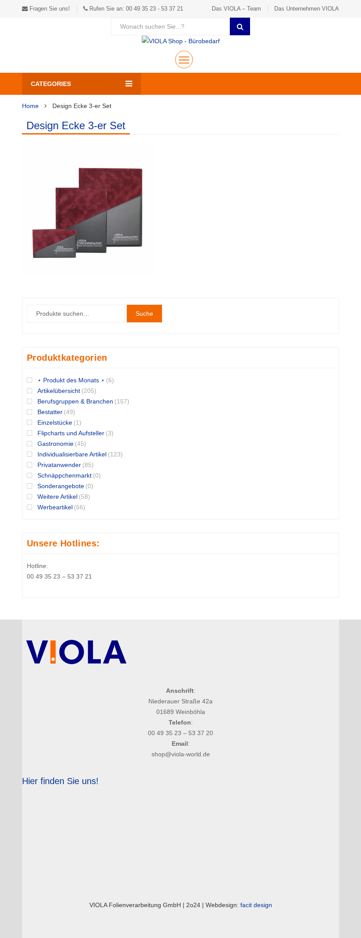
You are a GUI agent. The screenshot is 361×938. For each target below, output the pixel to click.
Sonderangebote (60, 486)
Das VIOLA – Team (236, 8)
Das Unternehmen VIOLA (306, 8)
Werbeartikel (55, 507)
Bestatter (50, 411)
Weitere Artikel (57, 496)
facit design (256, 904)
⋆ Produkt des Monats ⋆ (71, 380)
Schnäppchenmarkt (64, 475)
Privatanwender (59, 464)
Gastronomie (55, 443)
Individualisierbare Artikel (72, 454)
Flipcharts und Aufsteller (70, 433)
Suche (144, 313)
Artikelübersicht (58, 390)
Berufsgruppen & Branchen (75, 401)
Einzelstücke (54, 422)
